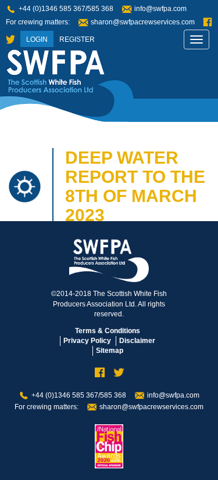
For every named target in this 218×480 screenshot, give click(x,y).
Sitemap (109, 351)
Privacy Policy (87, 341)
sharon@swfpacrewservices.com (143, 22)
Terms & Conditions (107, 331)
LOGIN (37, 39)
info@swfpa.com (160, 9)
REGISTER (77, 39)
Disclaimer (137, 341)
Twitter (10, 40)
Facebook (207, 22)
